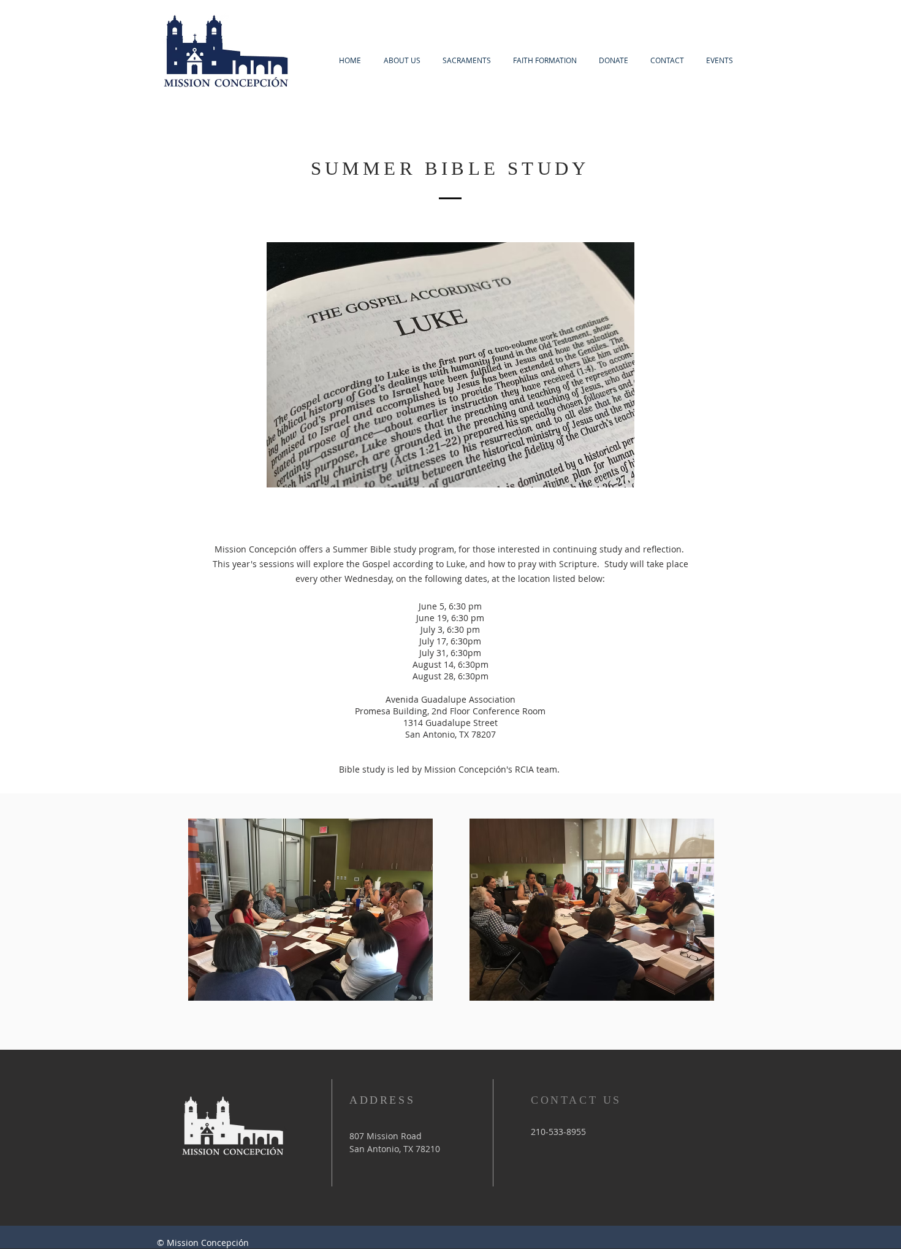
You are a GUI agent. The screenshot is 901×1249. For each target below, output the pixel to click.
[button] (719, 60)
